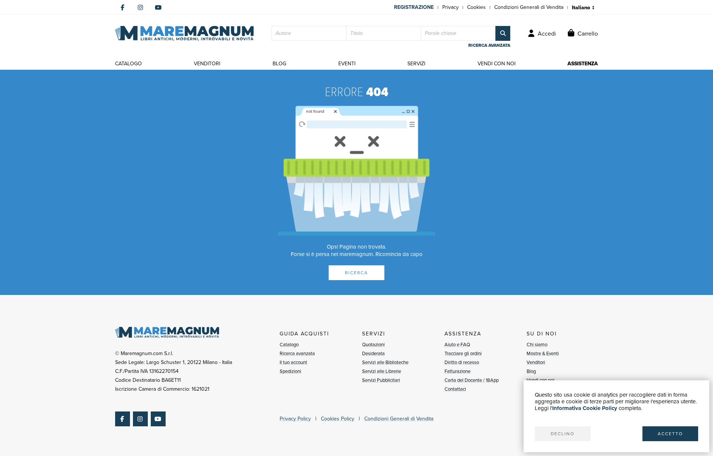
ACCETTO (670, 433)
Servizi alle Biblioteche (385, 362)
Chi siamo (537, 344)
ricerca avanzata (489, 45)
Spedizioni (290, 371)
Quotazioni (373, 344)
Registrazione (414, 7)
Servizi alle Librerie (381, 371)
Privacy (450, 7)
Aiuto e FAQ (457, 344)
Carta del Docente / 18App (472, 380)
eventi (346, 64)
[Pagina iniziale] (184, 33)
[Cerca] (502, 33)
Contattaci (455, 389)
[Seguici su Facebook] (122, 7)
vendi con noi (496, 64)
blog (279, 64)
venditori (207, 64)
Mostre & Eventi (543, 353)
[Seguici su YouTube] (158, 7)
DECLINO (562, 433)
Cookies (476, 7)
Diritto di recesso (462, 362)
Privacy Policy (295, 419)
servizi (416, 64)
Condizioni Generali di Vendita (528, 7)
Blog (531, 371)
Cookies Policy (337, 419)
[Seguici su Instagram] (140, 7)
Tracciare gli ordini (463, 353)
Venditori (536, 362)
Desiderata (373, 353)
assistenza (582, 64)
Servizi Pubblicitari (381, 380)
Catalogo (289, 344)
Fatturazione (458, 371)
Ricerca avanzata (297, 353)
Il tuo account (293, 362)
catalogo (128, 64)
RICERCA (356, 272)
